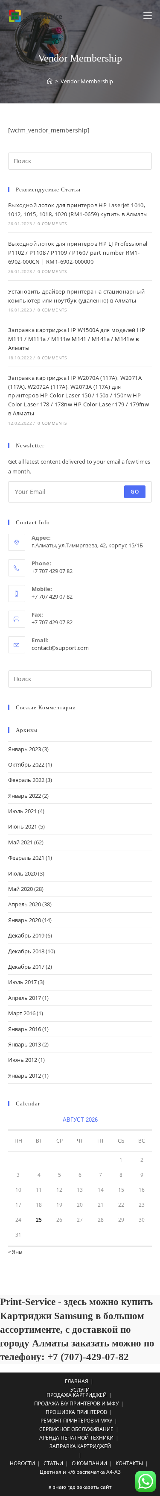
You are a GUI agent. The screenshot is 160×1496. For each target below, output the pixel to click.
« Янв (15, 1251)
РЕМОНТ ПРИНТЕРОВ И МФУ (76, 1420)
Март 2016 (21, 1013)
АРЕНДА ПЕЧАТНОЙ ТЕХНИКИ (76, 1437)
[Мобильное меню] (147, 16)
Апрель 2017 (24, 998)
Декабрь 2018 (26, 951)
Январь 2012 (24, 1075)
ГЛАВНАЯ (76, 1381)
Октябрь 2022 (26, 764)
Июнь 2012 (22, 1060)
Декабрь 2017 (26, 966)
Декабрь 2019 (26, 935)
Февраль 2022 (26, 780)
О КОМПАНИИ (89, 1463)
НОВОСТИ (22, 1463)
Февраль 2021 (26, 857)
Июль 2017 (22, 982)
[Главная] (49, 81)
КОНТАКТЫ (129, 1463)
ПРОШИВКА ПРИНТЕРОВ (76, 1412)
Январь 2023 (24, 749)
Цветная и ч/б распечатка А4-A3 (80, 1471)
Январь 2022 (24, 795)
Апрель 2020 (24, 904)
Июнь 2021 (22, 826)
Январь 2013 (24, 1044)
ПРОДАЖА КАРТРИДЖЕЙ (77, 1395)
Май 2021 (20, 842)
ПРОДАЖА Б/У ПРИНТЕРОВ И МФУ (76, 1403)
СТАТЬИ (53, 1463)
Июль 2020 (22, 873)
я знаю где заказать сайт (80, 1486)
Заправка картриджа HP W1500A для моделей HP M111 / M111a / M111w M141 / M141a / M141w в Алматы (76, 339)
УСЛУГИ (80, 1389)
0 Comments (52, 223)
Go (135, 491)
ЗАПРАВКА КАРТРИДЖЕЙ (80, 1446)
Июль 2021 (22, 811)
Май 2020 (20, 889)
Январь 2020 (24, 920)
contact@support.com (60, 648)
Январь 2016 (24, 1029)
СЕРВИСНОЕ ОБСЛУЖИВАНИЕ (76, 1429)
